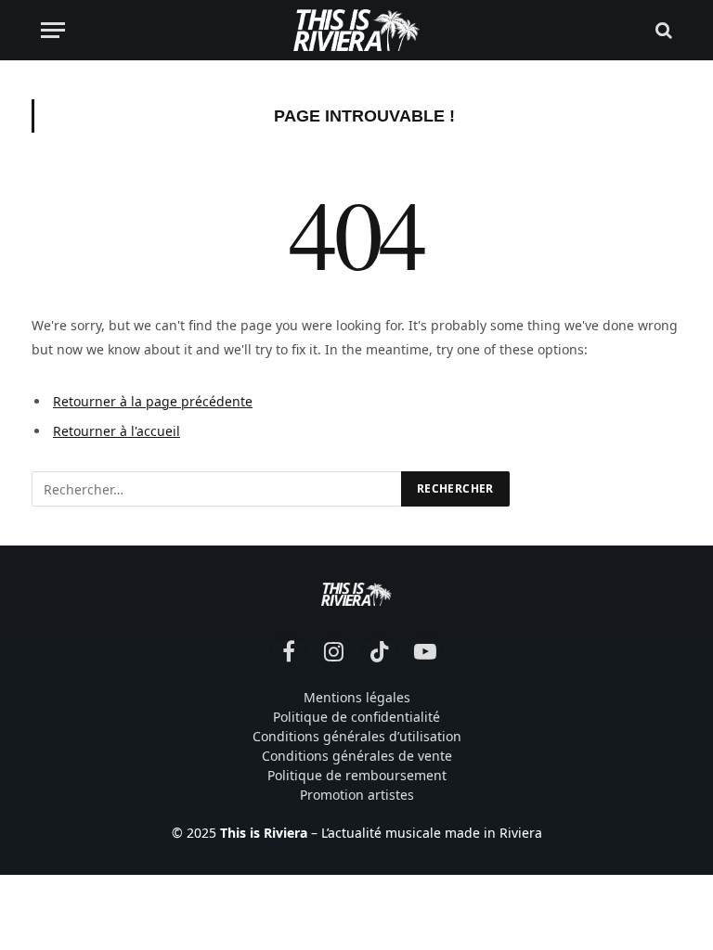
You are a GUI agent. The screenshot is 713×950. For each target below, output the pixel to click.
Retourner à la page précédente (153, 401)
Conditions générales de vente (357, 755)
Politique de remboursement (357, 775)
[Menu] (53, 30)
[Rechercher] (662, 30)
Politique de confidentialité (356, 716)
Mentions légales (357, 697)
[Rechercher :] (217, 489)
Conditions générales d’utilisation (357, 736)
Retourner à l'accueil (116, 431)
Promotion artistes (357, 794)
